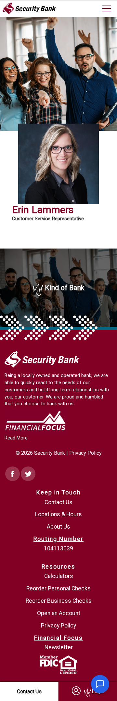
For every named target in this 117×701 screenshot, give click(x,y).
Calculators (58, 576)
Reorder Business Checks (59, 601)
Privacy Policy (85, 453)
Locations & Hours (58, 514)
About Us (58, 526)
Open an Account (58, 613)
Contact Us (58, 502)
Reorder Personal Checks (58, 588)
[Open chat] (100, 684)
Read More (16, 438)
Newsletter (59, 647)
